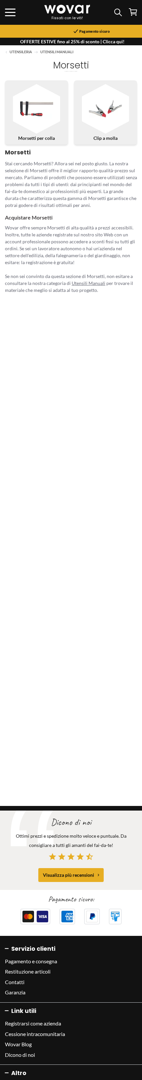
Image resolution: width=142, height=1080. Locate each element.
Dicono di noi (20, 1055)
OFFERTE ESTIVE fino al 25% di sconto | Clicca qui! (72, 41)
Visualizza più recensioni (68, 875)
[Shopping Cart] (133, 12)
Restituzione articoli (28, 971)
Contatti (14, 982)
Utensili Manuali (56, 52)
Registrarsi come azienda (33, 1023)
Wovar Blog (18, 1044)
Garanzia (15, 992)
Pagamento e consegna (31, 961)
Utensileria (21, 52)
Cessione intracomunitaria (35, 1034)
